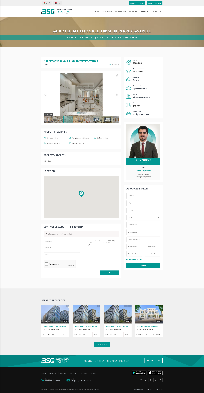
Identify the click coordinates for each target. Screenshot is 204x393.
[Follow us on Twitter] (141, 380)
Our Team (83, 373)
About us (106, 11)
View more (102, 345)
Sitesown (96, 389)
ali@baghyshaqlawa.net (143, 177)
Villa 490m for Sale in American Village (153, 326)
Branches (73, 373)
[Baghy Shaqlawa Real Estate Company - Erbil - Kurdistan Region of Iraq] (56, 11)
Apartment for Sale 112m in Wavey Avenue (93, 326)
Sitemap (149, 389)
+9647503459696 (143, 174)
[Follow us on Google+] (151, 380)
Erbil (46, 65)
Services (63, 373)
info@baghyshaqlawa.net (81, 381)
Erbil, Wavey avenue (52, 329)
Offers (143, 11)
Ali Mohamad (143, 160)
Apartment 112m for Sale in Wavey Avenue (62, 326)
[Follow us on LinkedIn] (155, 380)
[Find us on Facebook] (136, 380)
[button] (117, 75)
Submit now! (153, 360)
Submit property (154, 3)
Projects (133, 11)
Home (70, 37)
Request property (137, 3)
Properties (120, 11)
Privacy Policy (138, 389)
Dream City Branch (143, 170)
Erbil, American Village (146, 329)
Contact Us (156, 11)
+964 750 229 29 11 (52, 381)
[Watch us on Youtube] (160, 380)
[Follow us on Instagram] (146, 380)
